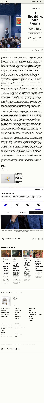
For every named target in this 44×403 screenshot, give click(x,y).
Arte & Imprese (18, 316)
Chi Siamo (17, 323)
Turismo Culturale (5, 316)
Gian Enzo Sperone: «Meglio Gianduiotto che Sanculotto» (38, 266)
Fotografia (31, 316)
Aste (16, 314)
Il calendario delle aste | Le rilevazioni (7, 328)
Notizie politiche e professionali (35, 314)
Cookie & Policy (18, 334)
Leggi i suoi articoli (4, 168)
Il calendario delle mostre (6, 325)
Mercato (17, 318)
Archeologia (3, 310)
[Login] (6, 1)
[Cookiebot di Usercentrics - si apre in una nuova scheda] (35, 189)
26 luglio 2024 (26, 280)
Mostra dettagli (38, 209)
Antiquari (14, 259)
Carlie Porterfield (17, 184)
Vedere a (31, 318)
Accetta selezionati (22, 212)
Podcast (3, 332)
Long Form (14, 258)
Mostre (38, 259)
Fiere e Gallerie (18, 310)
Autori (2, 330)
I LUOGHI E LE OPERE (5, 308)
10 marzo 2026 (5, 283)
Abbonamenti (33, 1)
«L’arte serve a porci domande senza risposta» (16, 266)
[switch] (16, 205)
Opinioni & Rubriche (32, 8)
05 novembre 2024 (16, 283)
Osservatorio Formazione (6, 336)
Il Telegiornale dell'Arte (20, 327)
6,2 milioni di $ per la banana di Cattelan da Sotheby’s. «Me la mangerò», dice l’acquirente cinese (19, 178)
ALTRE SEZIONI (32, 308)
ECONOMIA (17, 308)
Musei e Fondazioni (5, 314)
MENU (3, 1)
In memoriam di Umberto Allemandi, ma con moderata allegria (6, 268)
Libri (30, 310)
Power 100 (3, 334)
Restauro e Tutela (5, 312)
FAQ (16, 336)
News (3, 258)
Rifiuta (8, 212)
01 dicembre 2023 (38, 277)
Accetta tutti (36, 212)
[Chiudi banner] (42, 189)
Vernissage (31, 320)
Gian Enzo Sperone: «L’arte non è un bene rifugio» (27, 265)
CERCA (40, 1)
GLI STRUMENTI (4, 323)
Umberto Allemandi (5, 259)
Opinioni (39, 8)
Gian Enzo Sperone (16, 282)
